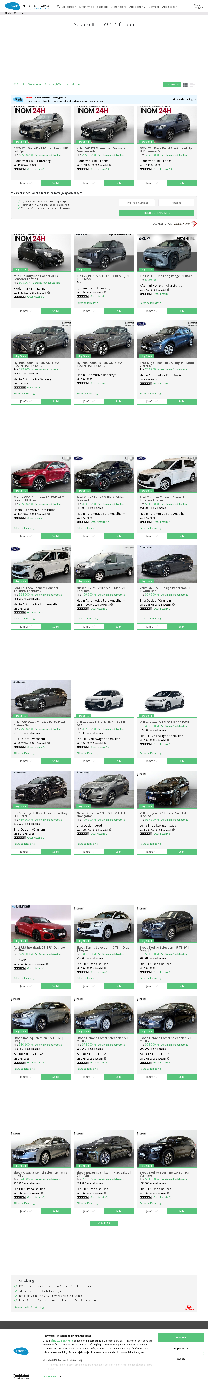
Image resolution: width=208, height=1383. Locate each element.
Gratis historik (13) (100, 168)
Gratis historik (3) (36, 837)
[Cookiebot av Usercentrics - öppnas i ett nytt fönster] (21, 1376)
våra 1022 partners (62, 1340)
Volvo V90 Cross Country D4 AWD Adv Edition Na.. (40, 723)
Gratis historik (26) (36, 296)
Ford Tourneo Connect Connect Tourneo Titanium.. (162, 498)
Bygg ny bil (86, 7)
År (79, 84)
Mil (73, 84)
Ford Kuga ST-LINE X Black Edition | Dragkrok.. (102, 498)
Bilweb (8, 13)
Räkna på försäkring (87, 302)
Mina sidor (198, 5)
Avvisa (181, 1358)
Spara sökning (171, 84)
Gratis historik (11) (163, 521)
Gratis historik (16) (100, 746)
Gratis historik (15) (36, 746)
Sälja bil (102, 7)
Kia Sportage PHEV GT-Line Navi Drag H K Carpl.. (41, 814)
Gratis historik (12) (100, 521)
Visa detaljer (50, 1376)
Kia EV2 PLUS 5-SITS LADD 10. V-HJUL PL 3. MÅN (103, 277)
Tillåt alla (181, 1337)
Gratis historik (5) (99, 972)
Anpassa (179, 1348)
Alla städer (169, 7)
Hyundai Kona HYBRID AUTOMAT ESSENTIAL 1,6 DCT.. (37, 364)
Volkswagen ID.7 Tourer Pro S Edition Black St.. (166, 814)
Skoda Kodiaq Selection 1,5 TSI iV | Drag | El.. (164, 948)
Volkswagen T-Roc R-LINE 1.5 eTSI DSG (101, 723)
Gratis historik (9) (36, 168)
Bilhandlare (118, 7)
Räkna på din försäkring (29, 1307)
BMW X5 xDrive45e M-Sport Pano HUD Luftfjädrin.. (41, 149)
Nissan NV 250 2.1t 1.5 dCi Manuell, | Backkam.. (103, 589)
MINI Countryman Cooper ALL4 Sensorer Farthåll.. (36, 277)
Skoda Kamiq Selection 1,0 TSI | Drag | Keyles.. (103, 948)
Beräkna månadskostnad (48, 155)
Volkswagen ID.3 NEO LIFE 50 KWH (164, 722)
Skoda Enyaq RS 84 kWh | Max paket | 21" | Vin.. (104, 1174)
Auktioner (136, 7)
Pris (66, 84)
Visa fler (104, 1223)
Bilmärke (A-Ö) (52, 84)
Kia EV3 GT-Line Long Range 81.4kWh (166, 276)
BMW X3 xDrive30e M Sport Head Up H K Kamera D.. (166, 149)
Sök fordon (68, 7)
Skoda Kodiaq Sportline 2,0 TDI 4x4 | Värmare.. (166, 1174)
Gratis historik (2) (36, 612)
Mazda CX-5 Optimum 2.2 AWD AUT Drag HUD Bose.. (39, 498)
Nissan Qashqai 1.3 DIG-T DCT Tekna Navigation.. (103, 814)
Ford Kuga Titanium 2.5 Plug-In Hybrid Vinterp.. (167, 364)
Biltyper (154, 7)
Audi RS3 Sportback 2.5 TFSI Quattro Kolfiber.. (39, 948)
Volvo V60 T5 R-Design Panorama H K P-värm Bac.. (166, 589)
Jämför (24, 183)
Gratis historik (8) (162, 833)
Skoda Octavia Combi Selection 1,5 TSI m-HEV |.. (104, 1039)
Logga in (199, 7)
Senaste (33, 84)
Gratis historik (97, 296)
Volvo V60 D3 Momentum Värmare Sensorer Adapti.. (101, 149)
